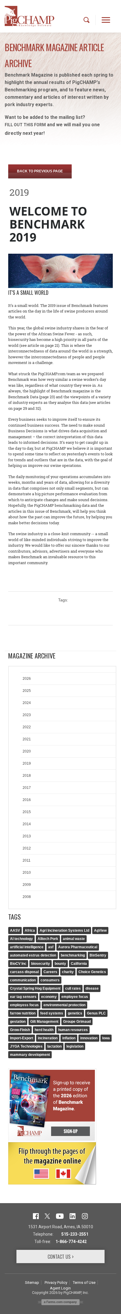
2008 (27, 897)
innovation (89, 1038)
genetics (75, 1013)
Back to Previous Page (40, 171)
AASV (15, 930)
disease (92, 988)
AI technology (21, 939)
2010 (27, 872)
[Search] (86, 20)
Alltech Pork (48, 939)
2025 (27, 691)
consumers (50, 980)
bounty (60, 964)
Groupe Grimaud (77, 1022)
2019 (27, 763)
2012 (27, 848)
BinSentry (98, 955)
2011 (27, 860)
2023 (27, 715)
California (79, 964)
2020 (27, 751)
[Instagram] (85, 1215)
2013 (27, 836)
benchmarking (73, 955)
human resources (73, 1030)
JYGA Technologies (26, 1046)
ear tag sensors (23, 997)
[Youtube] (60, 1215)
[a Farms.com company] (60, 1302)
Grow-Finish (20, 1030)
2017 (27, 788)
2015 (27, 812)
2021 (27, 739)
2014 (27, 824)
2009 (27, 885)
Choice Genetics (92, 972)
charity (68, 972)
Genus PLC (96, 1013)
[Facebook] (36, 1215)
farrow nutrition (23, 1013)
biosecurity (40, 964)
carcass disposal (24, 972)
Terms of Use (84, 1282)
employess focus (24, 1005)
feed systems (51, 1013)
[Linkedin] (73, 1215)
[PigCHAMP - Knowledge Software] (29, 16)
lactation (54, 1046)
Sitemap (32, 1282)
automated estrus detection (33, 955)
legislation (74, 1046)
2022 (27, 727)
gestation (18, 1022)
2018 (27, 775)
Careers (50, 972)
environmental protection (64, 1005)
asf (50, 947)
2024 (27, 703)
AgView (100, 930)
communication (23, 980)
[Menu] (106, 20)
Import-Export (21, 1038)
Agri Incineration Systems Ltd (64, 930)
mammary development (30, 1055)
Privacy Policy (56, 1282)
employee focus (74, 997)
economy (49, 997)
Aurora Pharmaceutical (77, 947)
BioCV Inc (18, 964)
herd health (44, 1030)
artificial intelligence (26, 947)
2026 (27, 679)
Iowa (106, 1038)
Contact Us (59, 1256)
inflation (68, 1038)
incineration (48, 1038)
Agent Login (60, 1288)
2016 (27, 800)
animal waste (74, 939)
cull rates (73, 988)
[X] (47, 1215)
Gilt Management (44, 1022)
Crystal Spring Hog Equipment (35, 988)
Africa (30, 930)
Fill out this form (25, 124)
